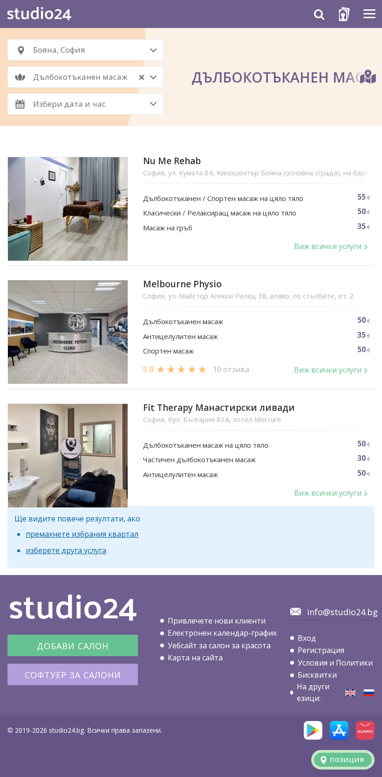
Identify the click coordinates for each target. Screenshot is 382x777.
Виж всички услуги (328, 246)
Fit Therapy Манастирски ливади (219, 407)
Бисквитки (317, 675)
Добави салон (73, 646)
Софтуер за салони (73, 674)
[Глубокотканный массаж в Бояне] (369, 692)
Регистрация (321, 650)
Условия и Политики (335, 663)
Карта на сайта (195, 657)
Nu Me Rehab (172, 161)
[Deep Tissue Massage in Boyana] (350, 692)
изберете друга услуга (66, 550)
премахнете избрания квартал (82, 534)
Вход (307, 638)
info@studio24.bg (342, 611)
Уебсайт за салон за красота (219, 645)
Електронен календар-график (222, 633)
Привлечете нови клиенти (217, 621)
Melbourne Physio (182, 284)
